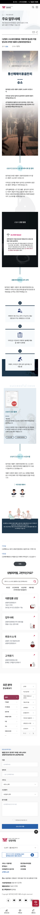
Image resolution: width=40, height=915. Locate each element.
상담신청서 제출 (20, 826)
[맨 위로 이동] (36, 832)
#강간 (8, 588)
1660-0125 (34, 2)
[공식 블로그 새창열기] (14, 900)
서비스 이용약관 (7, 863)
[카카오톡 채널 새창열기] (20, 900)
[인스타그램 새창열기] (32, 900)
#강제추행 (15, 588)
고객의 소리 (5, 872)
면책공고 (4, 866)
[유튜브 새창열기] (26, 900)
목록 (20, 564)
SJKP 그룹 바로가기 (11, 848)
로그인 (15, 2)
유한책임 (23, 866)
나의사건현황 (23, 2)
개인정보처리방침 (25, 863)
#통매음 (31, 588)
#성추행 (23, 588)
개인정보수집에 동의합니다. (21, 820)
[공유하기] (36, 32)
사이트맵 (23, 869)
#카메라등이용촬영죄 (20, 590)
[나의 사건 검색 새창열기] (8, 900)
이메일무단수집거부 (8, 869)
